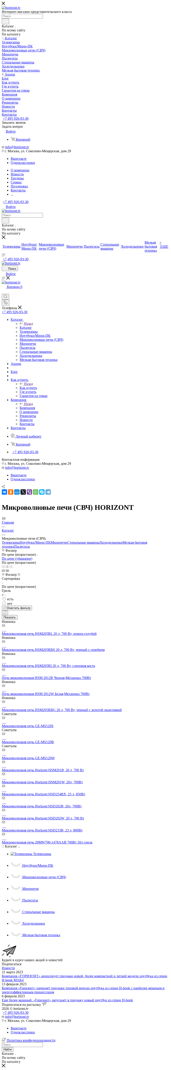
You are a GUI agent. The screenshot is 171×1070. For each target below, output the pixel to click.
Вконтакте (18, 158)
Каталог (26, 327)
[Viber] (29, 492)
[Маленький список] (3, 570)
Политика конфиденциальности (31, 1040)
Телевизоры (11, 542)
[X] (23, 492)
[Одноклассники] (10, 492)
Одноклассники (23, 163)
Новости (8, 968)
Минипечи (59, 542)
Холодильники (111, 542)
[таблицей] (10, 566)
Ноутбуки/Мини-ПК (35, 542)
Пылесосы (22, 546)
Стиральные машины (83, 542)
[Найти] (5, 21)
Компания (27, 408)
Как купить (28, 388)
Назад (28, 323)
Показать (10, 617)
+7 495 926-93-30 (15, 118)
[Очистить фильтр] (5, 612)
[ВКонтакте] (4, 492)
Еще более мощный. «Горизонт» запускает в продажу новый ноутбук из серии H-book (67, 1000)
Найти (8, 1049)
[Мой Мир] (17, 492)
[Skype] (42, 492)
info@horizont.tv (17, 147)
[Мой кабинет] (4, 292)
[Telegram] (48, 492)
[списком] (7, 566)
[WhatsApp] (35, 492)
